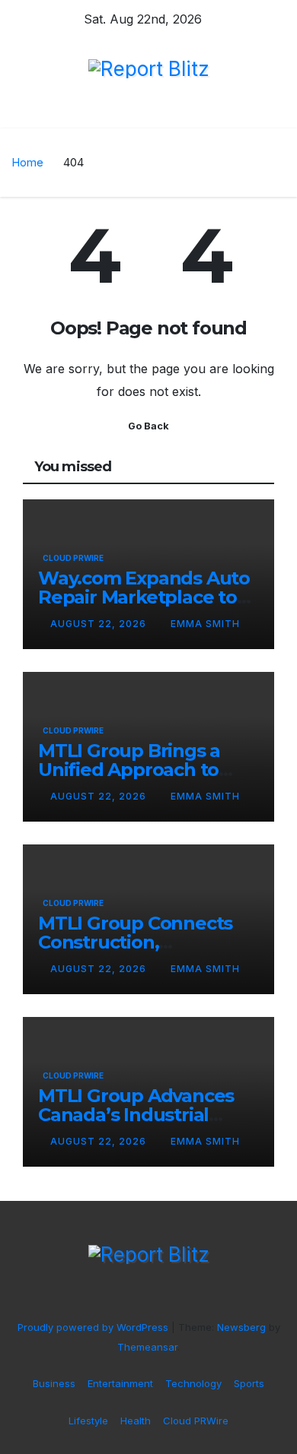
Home (27, 162)
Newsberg (241, 1327)
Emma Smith (205, 623)
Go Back (148, 426)
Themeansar (147, 1347)
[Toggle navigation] (153, 113)
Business (54, 1383)
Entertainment (120, 1383)
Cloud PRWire (73, 557)
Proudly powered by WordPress (94, 1327)
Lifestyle (88, 1420)
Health (135, 1420)
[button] (276, 113)
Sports (249, 1383)
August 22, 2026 (99, 623)
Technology (193, 1383)
